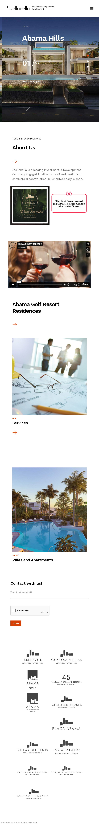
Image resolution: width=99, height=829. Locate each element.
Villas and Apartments (32, 560)
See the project (32, 81)
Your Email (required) (21, 592)
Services (20, 423)
